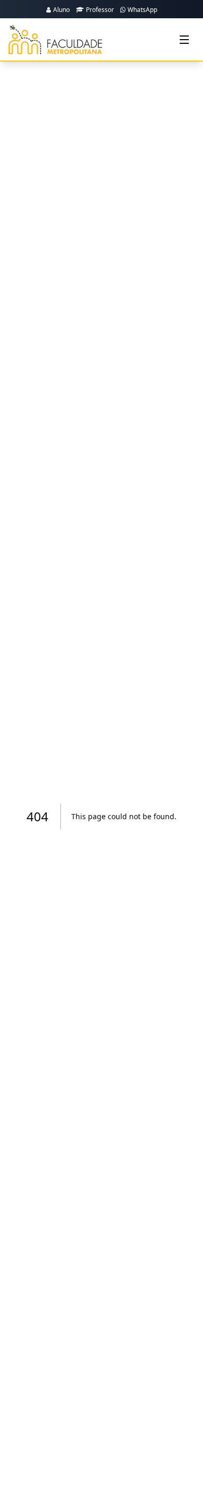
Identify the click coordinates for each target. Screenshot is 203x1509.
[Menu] (184, 39)
